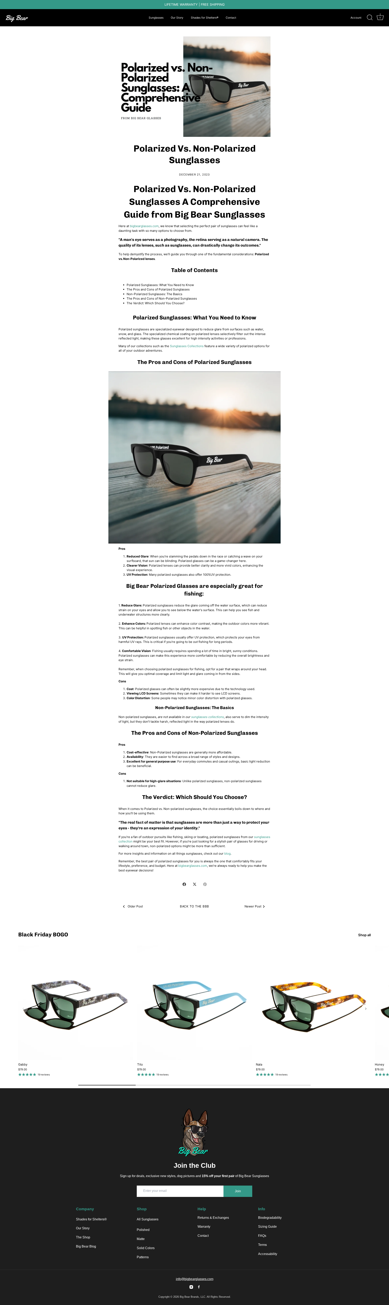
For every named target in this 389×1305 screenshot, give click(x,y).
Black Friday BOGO (43, 934)
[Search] (369, 17)
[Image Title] (191, 1287)
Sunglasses (156, 17)
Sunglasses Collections (187, 346)
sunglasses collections (207, 717)
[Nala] (313, 1003)
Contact (231, 17)
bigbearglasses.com (144, 226)
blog (227, 853)
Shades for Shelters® (204, 17)
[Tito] (194, 1003)
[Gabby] (75, 1003)
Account (356, 17)
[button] (23, 1008)
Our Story (177, 17)
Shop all (364, 935)
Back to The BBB (194, 906)
